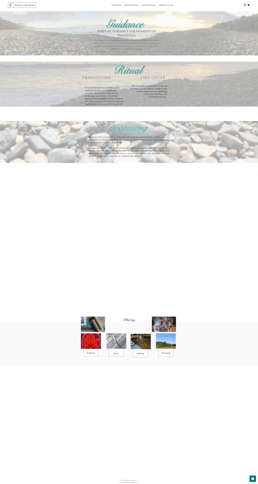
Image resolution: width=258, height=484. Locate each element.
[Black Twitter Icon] (248, 5)
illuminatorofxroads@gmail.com (129, 482)
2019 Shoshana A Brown (129, 480)
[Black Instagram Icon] (244, 5)
